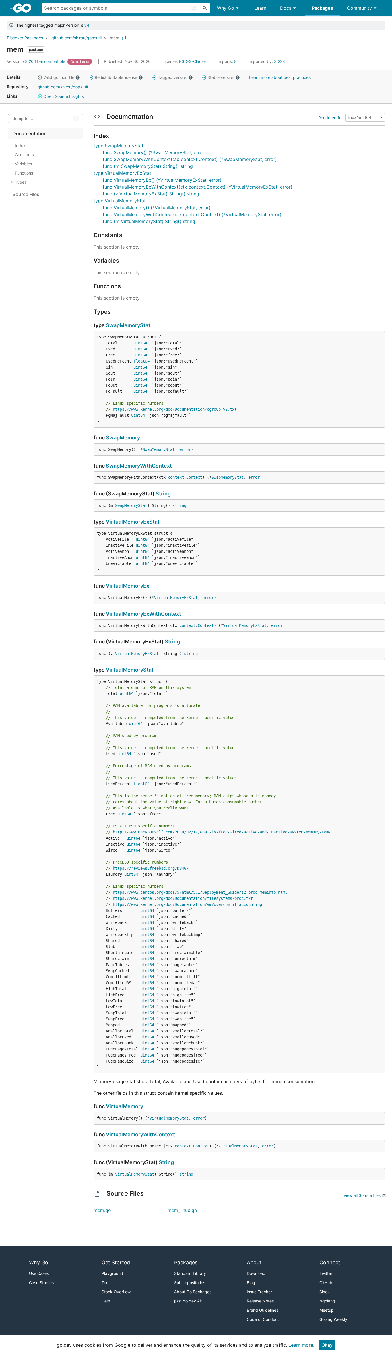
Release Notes (260, 1300)
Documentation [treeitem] (30, 133)
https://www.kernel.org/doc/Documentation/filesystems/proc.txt (183, 898)
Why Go (225, 8)
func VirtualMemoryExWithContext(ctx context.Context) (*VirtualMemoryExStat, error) (197, 187)
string (179, 505)
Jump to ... (23, 118)
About (254, 1262)
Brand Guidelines (262, 1310)
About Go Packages (192, 1291)
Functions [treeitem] (24, 172)
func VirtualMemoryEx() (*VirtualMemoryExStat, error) (162, 180)
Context (194, 477)
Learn (260, 8)
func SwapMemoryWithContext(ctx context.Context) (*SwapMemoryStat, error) (190, 159)
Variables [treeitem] (23, 163)
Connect (329, 1262)
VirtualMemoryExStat (133, 522)
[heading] (24, 8)
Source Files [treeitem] (26, 194)
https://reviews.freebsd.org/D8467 (151, 868)
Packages (322, 8)
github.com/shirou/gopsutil (76, 37)
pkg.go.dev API (188, 1300)
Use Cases (39, 1273)
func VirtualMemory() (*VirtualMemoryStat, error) (157, 207)
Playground (112, 1273)
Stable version (220, 77)
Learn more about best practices (280, 77)
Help (106, 1300)
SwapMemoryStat (128, 325)
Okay (327, 1345)
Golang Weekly (333, 1319)
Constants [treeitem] (24, 154)
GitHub (325, 1282)
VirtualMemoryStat (130, 670)
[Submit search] (205, 8)
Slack (324, 1291)
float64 (141, 361)
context (176, 477)
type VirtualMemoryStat (120, 200)
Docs (285, 8)
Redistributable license (116, 77)
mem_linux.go (182, 1210)
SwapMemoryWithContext (139, 466)
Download (256, 1273)
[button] (40, 77)
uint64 (140, 343)
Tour (106, 1282)
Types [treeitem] (20, 182)
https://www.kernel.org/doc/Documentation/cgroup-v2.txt (175, 409)
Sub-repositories (189, 1282)
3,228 (267, 61)
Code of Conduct (263, 1319)
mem (114, 37)
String (163, 494)
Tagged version (172, 77)
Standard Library (190, 1273)
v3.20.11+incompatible (36, 61)
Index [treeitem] (20, 145)
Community (359, 8)
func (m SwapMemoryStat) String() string (148, 166)
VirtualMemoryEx (127, 586)
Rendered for (330, 117)
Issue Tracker (259, 1291)
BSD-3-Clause (192, 61)
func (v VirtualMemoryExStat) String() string (151, 194)
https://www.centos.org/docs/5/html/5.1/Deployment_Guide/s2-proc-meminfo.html (200, 892)
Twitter (325, 1273)
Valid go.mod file (58, 77)
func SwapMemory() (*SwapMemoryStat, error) (154, 152)
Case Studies (41, 1282)
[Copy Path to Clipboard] (124, 37)
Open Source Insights (63, 96)
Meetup (326, 1310)
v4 (86, 25)
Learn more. (301, 1345)
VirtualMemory (124, 1106)
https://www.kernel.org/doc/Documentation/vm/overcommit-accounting (187, 904)
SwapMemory (123, 438)
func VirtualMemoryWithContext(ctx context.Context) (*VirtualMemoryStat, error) (192, 214)
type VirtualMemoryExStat (122, 173)
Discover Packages (25, 37)
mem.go (102, 1210)
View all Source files (362, 1195)
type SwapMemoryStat (118, 145)
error (185, 449)
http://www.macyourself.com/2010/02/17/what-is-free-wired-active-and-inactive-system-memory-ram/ (222, 832)
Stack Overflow (116, 1291)
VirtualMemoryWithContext (140, 1134)
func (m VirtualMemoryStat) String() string (149, 221)
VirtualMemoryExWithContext (143, 614)
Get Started (116, 1262)
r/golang (327, 1300)
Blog (251, 1282)
